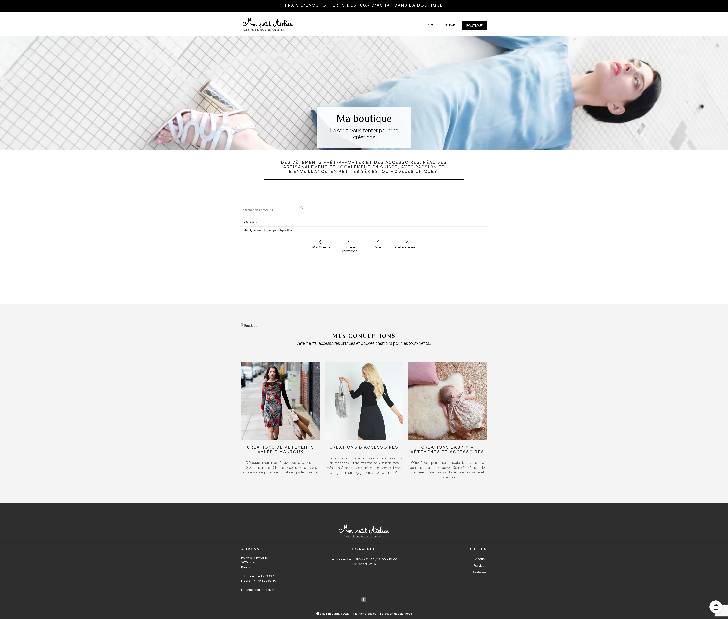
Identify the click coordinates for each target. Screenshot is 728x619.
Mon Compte (321, 247)
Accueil (435, 25)
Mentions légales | (365, 614)
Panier (378, 247)
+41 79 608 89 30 (264, 581)
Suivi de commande (350, 249)
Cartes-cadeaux (406, 247)
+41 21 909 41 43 (268, 576)
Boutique (474, 25)
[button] (715, 606)
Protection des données (395, 614)
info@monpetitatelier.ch (257, 590)
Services (452, 25)
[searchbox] (272, 210)
